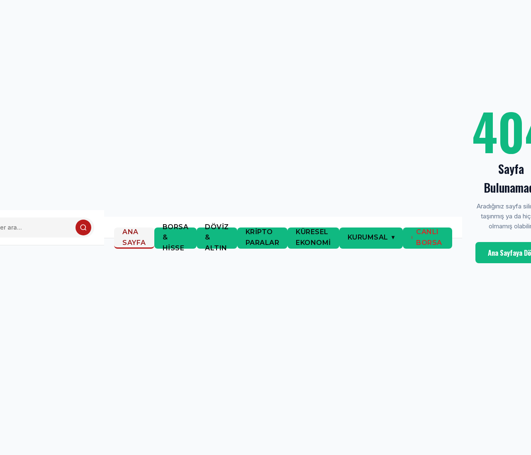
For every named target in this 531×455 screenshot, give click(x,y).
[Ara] (83, 227)
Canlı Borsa (429, 237)
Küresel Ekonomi (313, 237)
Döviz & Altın (217, 238)
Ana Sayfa (134, 237)
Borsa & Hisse (176, 238)
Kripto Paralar (263, 237)
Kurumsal (368, 237)
